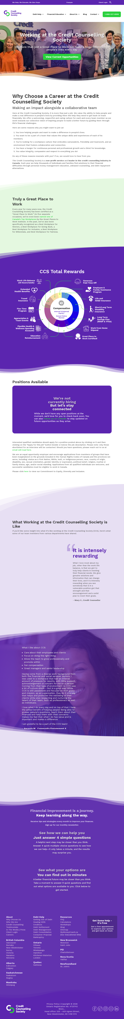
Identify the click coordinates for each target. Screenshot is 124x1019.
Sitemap (64, 930)
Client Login (103, 2)
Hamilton (37, 953)
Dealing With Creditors (39, 923)
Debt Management (42, 930)
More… (62, 1009)
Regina (9, 978)
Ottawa (36, 945)
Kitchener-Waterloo (42, 955)
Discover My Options (62, 897)
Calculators (65, 922)
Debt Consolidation (42, 932)
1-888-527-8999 (112, 14)
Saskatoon (11, 975)
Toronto (37, 948)
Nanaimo (10, 955)
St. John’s (64, 966)
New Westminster (14, 948)
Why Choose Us (13, 919)
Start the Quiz (62, 860)
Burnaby (10, 945)
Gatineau (37, 965)
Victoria (9, 953)
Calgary (9, 968)
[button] (110, 3)
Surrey (9, 950)
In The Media (12, 930)
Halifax (63, 959)
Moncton (64, 943)
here (26, 471)
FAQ (62, 919)
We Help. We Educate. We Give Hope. (26, 2)
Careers (9, 935)
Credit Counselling (14, 924)
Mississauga (38, 950)
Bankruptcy (38, 937)
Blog (85, 14)
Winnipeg (10, 985)
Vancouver (11, 943)
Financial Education (55, 14)
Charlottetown (67, 952)
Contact (93, 14)
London (36, 958)
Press (22, 930)
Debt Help (37, 14)
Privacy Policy (52, 1004)
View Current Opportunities (62, 56)
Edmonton (11, 966)
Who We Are (12, 922)
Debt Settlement (41, 927)
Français (69, 2)
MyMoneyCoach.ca (69, 932)
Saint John (65, 945)
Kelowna (10, 958)
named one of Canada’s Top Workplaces (32, 218)
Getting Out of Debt (42, 919)
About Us (73, 14)
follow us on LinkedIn (55, 418)
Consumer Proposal (42, 935)
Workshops (65, 924)
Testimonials (12, 927)
